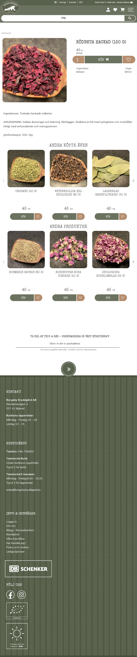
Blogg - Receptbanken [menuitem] (20, 530)
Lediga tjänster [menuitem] (15, 551)
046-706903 (26, 451)
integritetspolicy (89, 349)
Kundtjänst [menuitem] (12, 534)
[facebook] (7, 596)
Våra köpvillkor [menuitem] (15, 538)
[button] (131, 10)
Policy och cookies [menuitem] (17, 547)
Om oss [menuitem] (10, 525)
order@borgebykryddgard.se (23, 489)
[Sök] (130, 18)
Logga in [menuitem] (11, 521)
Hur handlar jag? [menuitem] (16, 543)
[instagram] (10, 596)
